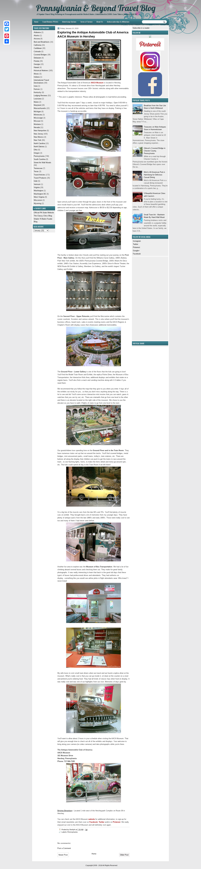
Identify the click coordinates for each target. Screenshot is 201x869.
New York (37, 140)
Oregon (37, 153)
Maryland (37, 105)
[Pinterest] (6, 36)
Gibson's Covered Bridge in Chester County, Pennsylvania (154, 151)
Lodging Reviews (40, 96)
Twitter (135, 244)
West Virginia (39, 197)
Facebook (137, 254)
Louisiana (37, 99)
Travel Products (40, 178)
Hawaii (36, 67)
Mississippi (38, 118)
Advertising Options (69, 21)
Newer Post (63, 855)
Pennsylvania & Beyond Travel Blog (96, 8)
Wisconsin (38, 200)
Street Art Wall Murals (42, 163)
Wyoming (37, 203)
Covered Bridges (40, 55)
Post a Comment (64, 848)
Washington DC (40, 194)
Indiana (37, 77)
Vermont (37, 184)
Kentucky (37, 92)
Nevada (37, 127)
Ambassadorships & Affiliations (118, 21)
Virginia (37, 187)
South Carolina (39, 159)
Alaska (36, 35)
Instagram (137, 241)
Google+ (136, 251)
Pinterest (136, 247)
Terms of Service (86, 21)
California (37, 45)
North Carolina (39, 143)
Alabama (37, 32)
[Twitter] (6, 29)
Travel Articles (39, 175)
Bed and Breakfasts (41, 42)
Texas (36, 171)
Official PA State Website (44, 213)
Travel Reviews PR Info (50, 21)
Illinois (36, 74)
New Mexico (38, 137)
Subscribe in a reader (141, 28)
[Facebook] (6, 24)
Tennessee (38, 168)
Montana (37, 124)
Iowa (35, 86)
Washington (38, 191)
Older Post (124, 855)
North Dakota (39, 147)
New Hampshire (40, 131)
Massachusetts (40, 108)
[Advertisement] (141, 298)
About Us (99, 21)
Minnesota (38, 115)
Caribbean (38, 48)
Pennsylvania (72, 832)
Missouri (37, 121)
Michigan (37, 112)
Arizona (37, 39)
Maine (36, 102)
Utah (35, 181)
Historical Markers (41, 70)
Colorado (37, 51)
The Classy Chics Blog (43, 216)
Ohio (35, 150)
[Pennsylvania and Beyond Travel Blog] (150, 50)
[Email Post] (86, 829)
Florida (36, 61)
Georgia (37, 64)
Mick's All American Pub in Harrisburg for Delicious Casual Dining (154, 174)
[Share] (6, 41)
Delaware (37, 58)
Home (36, 21)
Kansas (37, 89)
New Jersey (38, 134)
